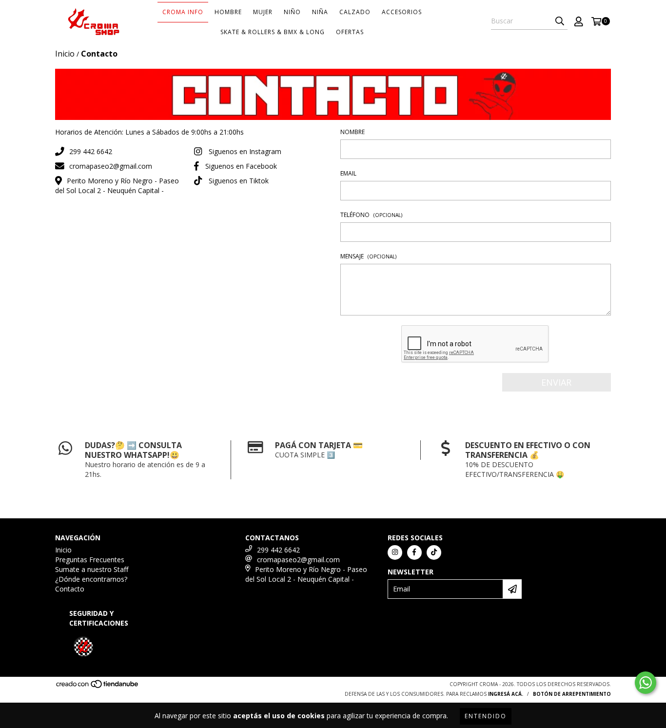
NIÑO (292, 12)
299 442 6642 (90, 151)
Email (348, 173)
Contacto (69, 588)
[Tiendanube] (97, 686)
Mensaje (368, 256)
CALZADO (355, 12)
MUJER (263, 12)
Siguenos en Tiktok (239, 180)
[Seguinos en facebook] (414, 552)
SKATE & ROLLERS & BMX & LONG (272, 32)
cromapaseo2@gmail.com (110, 166)
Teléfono (371, 215)
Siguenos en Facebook (241, 166)
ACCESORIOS (402, 12)
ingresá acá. (505, 693)
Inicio (65, 53)
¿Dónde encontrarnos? (91, 579)
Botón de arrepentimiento (572, 693)
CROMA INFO (182, 12)
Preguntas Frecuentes (89, 559)
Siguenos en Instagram (245, 151)
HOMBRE (228, 12)
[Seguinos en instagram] (395, 552)
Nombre (352, 132)
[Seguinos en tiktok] (434, 552)
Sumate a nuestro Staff (91, 569)
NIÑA (320, 12)
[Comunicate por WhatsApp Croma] (645, 682)
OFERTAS (350, 32)
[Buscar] (560, 21)
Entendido (486, 716)
